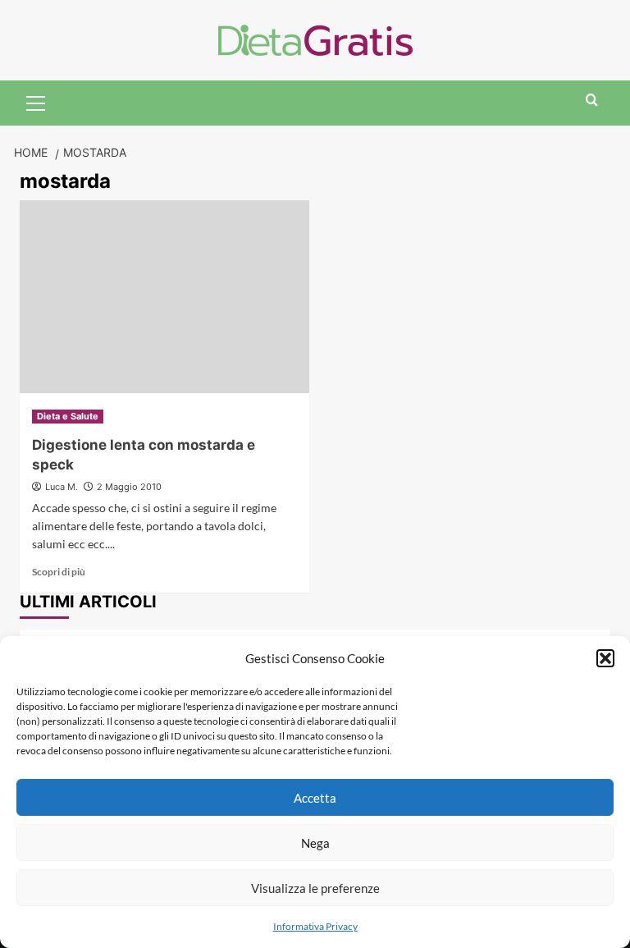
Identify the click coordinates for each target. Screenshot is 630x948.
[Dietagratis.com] (315, 38)
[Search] (592, 100)
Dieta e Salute (67, 416)
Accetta (315, 797)
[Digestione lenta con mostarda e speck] (164, 296)
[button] (605, 658)
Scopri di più (58, 572)
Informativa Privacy (315, 926)
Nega (315, 843)
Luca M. (61, 486)
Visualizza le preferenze (315, 888)
